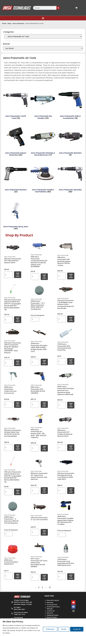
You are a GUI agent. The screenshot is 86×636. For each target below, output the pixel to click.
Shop (9, 23)
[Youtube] (73, 602)
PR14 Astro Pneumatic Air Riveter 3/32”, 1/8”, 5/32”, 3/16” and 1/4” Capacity (38, 434)
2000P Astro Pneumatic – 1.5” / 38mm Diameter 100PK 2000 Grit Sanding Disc (38, 305)
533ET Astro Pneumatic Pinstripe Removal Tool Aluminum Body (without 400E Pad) (65, 391)
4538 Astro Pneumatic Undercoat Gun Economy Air (10, 390)
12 (50, 587)
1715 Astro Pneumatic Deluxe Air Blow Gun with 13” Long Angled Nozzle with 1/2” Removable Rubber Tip (12, 305)
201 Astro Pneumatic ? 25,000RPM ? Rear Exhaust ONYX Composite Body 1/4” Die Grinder (65, 304)
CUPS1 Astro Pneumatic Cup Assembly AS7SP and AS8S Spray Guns (65, 562)
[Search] (58, 8)
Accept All (76, 629)
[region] (43, 627)
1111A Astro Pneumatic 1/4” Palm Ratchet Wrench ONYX (12, 261)
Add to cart (18, 274)
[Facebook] (73, 607)
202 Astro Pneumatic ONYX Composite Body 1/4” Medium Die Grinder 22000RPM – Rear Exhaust (12, 348)
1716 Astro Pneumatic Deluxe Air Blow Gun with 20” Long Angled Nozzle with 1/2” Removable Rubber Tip (12, 477)
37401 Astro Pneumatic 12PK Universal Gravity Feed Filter (64, 347)
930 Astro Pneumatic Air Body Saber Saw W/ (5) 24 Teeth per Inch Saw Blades (12, 433)
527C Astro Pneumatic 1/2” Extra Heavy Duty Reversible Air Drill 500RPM (39, 563)
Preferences (50, 629)
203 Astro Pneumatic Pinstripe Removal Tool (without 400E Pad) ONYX (65, 476)
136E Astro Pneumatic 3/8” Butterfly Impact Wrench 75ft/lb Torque (64, 261)
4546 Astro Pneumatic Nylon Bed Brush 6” (11, 562)
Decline (63, 629)
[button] (43, 18)
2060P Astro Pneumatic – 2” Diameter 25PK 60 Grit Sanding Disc (11, 520)
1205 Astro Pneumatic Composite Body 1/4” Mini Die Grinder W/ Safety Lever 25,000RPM (39, 262)
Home (4, 23)
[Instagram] (73, 611)
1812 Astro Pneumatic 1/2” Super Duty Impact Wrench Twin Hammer (39, 476)
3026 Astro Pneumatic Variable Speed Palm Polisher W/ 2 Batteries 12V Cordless (65, 520)
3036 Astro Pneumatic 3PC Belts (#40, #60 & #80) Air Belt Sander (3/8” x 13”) (39, 347)
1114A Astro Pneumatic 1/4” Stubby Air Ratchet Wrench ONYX (64, 433)
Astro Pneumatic (18, 23)
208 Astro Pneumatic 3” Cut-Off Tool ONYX (39, 519)
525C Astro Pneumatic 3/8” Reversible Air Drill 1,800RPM (38, 390)
